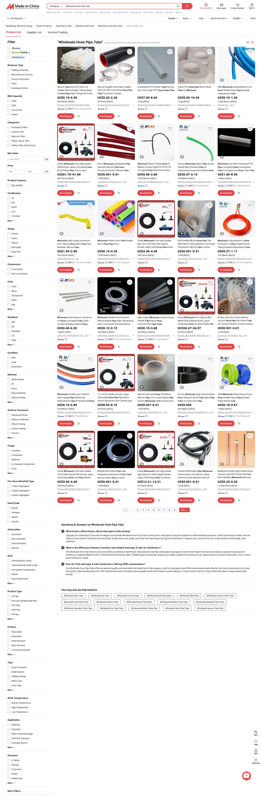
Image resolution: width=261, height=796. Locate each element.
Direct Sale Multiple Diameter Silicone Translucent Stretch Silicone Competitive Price (113, 167)
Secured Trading (57, 32)
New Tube (159, 12)
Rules (253, 18)
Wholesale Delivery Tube (107, 601)
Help (201, 18)
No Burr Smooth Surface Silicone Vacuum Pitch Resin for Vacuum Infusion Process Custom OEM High (235, 320)
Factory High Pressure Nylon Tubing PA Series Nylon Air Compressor (196, 397)
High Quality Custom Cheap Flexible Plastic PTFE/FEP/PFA (155, 320)
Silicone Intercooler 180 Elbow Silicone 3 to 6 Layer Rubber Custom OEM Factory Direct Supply (155, 398)
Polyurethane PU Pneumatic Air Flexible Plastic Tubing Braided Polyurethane (234, 244)
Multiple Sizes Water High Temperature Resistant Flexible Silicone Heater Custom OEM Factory (114, 474)
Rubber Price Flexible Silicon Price (115, 242)
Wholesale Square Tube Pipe (210, 608)
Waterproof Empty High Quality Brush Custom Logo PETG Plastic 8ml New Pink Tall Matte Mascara (235, 474)
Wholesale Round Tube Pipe (139, 601)
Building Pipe (135, 12)
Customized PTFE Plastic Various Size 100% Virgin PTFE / (156, 88)
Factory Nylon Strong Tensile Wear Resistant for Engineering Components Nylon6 (196, 167)
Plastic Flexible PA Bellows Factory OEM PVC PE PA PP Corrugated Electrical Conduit (154, 167)
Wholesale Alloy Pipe (189, 595)
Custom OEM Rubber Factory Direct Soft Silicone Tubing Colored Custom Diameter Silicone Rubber (195, 474)
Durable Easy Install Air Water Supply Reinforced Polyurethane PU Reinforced (75, 397)
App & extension (218, 18)
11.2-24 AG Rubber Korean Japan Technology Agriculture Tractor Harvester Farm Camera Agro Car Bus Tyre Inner (114, 397)
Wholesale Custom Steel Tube (220, 595)
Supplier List (34, 32)
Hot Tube (169, 12)
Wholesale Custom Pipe (128, 595)
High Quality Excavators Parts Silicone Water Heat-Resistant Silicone (74, 244)
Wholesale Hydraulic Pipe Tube (210, 601)
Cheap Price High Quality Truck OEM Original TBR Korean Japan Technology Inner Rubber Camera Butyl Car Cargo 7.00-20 (75, 474)
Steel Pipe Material (120, 12)
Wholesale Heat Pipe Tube (177, 608)
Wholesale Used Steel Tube (76, 601)
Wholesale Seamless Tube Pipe (78, 608)
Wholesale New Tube (73, 595)
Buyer (185, 18)
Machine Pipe (104, 12)
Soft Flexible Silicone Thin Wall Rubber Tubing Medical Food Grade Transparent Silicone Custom (196, 244)
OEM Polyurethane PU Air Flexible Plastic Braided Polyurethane (235, 90)
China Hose (67, 12)
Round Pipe (148, 12)
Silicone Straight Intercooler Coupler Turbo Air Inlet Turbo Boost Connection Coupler (115, 90)
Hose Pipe (79, 12)
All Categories (16, 18)
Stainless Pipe (91, 12)
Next (183, 509)
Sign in (252, 7)
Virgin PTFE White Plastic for (194, 88)
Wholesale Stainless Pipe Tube (174, 601)
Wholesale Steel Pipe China (159, 595)
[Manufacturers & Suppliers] (22, 6)
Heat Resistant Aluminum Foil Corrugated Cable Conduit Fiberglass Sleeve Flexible (74, 321)
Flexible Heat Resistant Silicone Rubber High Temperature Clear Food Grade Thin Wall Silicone (115, 321)
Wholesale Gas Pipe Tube (111, 608)
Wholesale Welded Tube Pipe (144, 608)
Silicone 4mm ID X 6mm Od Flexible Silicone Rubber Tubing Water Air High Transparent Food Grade (74, 90)
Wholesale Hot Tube (100, 595)
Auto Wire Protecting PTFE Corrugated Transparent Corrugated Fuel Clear (236, 167)
